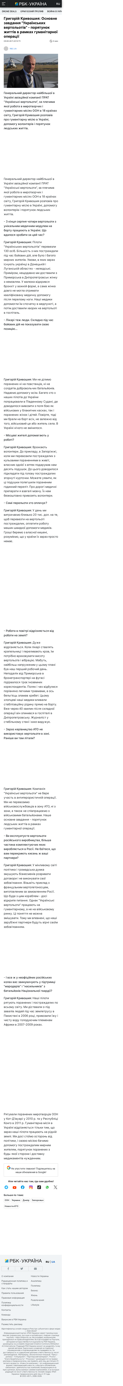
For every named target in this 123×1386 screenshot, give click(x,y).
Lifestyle (35, 1305)
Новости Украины (40, 1276)
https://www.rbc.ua (23, 1337)
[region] (31, 154)
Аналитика (36, 1281)
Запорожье (38, 1200)
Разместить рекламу (12, 1324)
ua (53, 1261)
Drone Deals (9, 11)
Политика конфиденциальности (12, 1303)
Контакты (6, 1310)
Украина (16, 1200)
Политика (35, 1285)
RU (58, 3)
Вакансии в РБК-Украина (14, 1319)
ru (47, 1261)
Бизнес (34, 1290)
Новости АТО (11, 1206)
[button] (4, 3)
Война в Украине (57, 11)
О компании (8, 1276)
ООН (7, 1200)
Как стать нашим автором (15, 1288)
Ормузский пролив (31, 11)
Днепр (26, 1200)
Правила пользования (13, 1293)
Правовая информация (13, 1297)
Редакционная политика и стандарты (15, 1282)
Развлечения (37, 1300)
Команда (6, 1314)
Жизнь (34, 1295)
